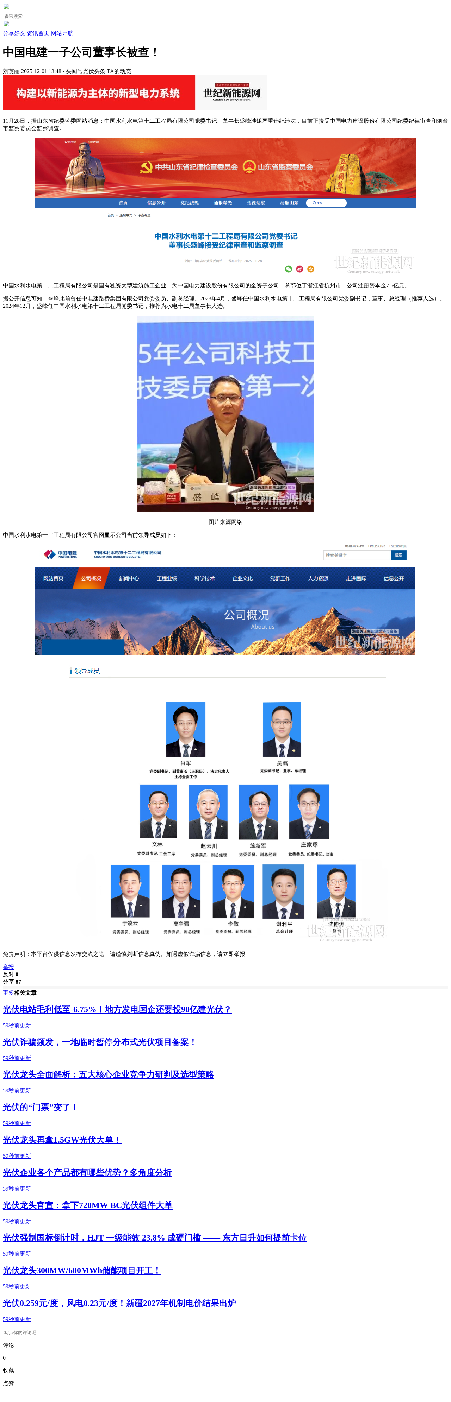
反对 (10, 974)
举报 (8, 967)
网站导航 (62, 33)
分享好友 (14, 33)
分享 (12, 982)
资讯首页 (38, 33)
